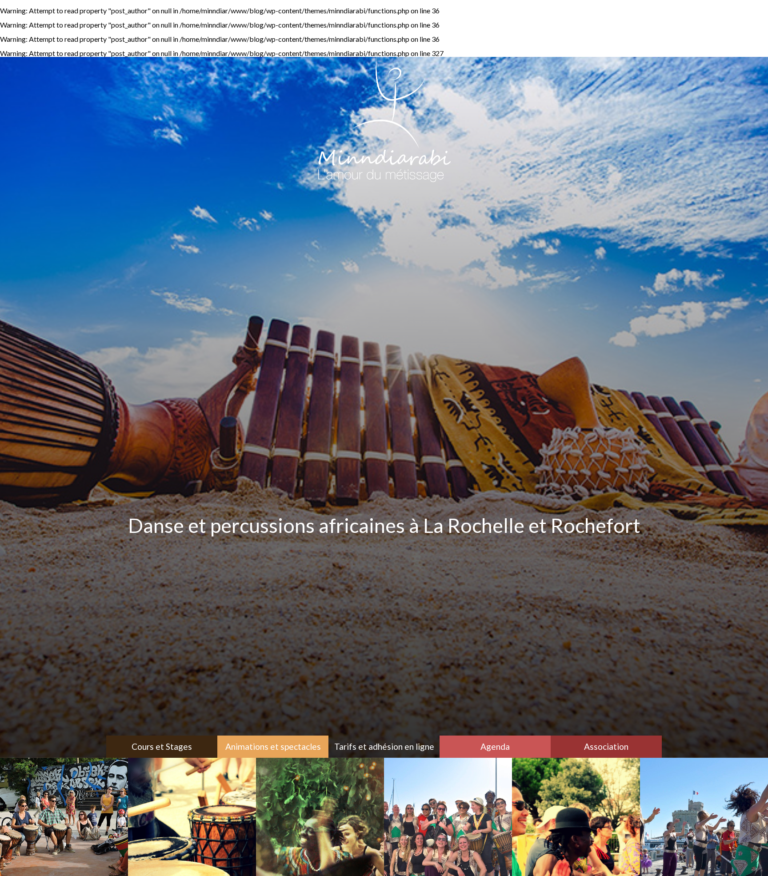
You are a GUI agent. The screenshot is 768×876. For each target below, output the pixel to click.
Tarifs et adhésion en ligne (384, 746)
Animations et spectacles (273, 746)
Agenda (495, 746)
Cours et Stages (162, 746)
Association (606, 746)
